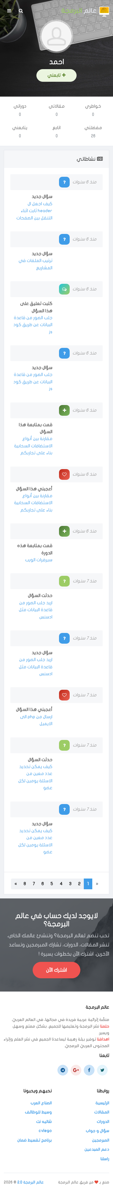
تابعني (54, 75)
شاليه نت (44, 1121)
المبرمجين (100, 1140)
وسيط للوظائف (38, 1112)
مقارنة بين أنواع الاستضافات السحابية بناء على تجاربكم (33, 445)
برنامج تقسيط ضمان (34, 1140)
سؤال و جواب (97, 1131)
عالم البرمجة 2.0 (30, 1182)
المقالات (101, 1112)
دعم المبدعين (96, 1149)
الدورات (103, 1121)
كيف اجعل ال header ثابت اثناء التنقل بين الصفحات (34, 210)
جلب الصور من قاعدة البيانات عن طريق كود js (32, 324)
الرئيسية (102, 1103)
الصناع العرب (41, 1103)
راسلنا (104, 1159)
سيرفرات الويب (38, 559)
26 (93, 136)
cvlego (45, 1131)
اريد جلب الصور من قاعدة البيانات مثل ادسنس (35, 609)
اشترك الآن (56, 970)
